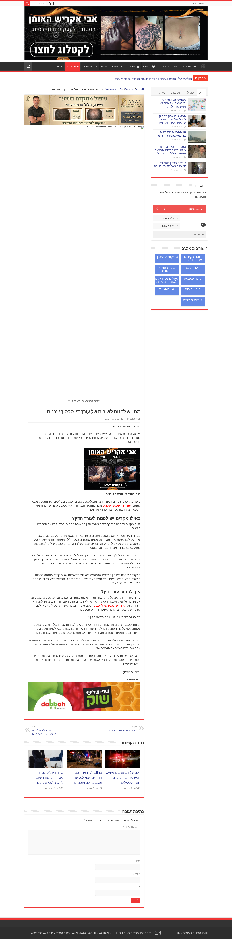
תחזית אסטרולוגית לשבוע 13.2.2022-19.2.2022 (45, 730)
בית (138, 89)
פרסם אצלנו (73, 66)
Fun (134, 66)
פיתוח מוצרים (193, 300)
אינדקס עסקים (90, 66)
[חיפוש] (27, 3)
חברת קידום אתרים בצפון (193, 258)
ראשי (203, 66)
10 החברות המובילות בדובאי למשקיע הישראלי (171, 134)
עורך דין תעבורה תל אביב (109, 605)
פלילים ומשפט (114, 89)
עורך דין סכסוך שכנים (117, 505)
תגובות (175, 92)
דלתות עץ (193, 267)
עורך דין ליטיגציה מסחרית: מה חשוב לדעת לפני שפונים (49, 778)
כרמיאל (188, 66)
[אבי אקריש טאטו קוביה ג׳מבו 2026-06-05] (112, 468)
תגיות (163, 92)
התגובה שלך (131, 826)
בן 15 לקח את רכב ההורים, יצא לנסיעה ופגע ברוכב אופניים (88, 778)
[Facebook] (53, 3)
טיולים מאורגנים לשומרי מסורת (166, 280)
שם (138, 861)
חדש (202, 92)
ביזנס (163, 66)
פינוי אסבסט (193, 278)
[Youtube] (49, 3)
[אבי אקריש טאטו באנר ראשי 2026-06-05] (116, 33)
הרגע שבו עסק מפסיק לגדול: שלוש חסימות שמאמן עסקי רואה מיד (172, 119)
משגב (176, 66)
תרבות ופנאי (120, 66)
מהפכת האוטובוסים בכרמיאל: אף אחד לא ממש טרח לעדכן (173, 103)
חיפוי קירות (193, 289)
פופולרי (189, 92)
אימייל (136, 873)
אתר (137, 886)
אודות (60, 66)
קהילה (148, 66)
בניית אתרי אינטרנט (167, 269)
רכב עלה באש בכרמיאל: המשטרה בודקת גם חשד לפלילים (123, 778)
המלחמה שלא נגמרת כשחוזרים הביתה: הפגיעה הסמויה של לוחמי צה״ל (153, 78)
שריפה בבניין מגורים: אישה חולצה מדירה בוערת (170, 165)
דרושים (104, 66)
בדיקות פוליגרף (167, 257)
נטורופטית (166, 289)
